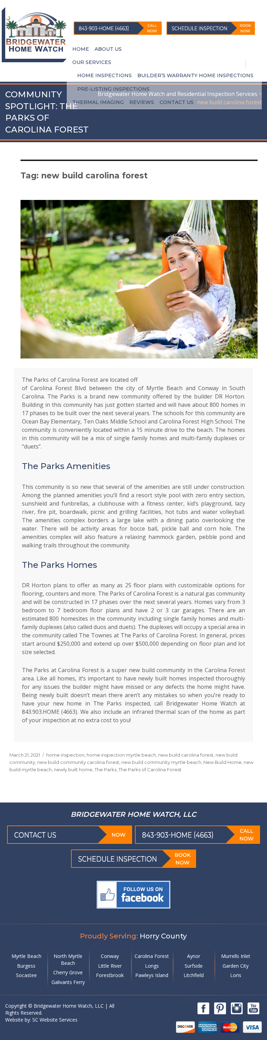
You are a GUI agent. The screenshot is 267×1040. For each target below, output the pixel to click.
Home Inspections (104, 75)
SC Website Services (54, 1019)
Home (80, 49)
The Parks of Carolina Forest (150, 769)
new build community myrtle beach (161, 762)
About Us (108, 49)
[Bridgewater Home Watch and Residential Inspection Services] (36, 31)
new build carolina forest (185, 755)
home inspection (65, 755)
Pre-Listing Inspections (113, 89)
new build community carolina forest (78, 762)
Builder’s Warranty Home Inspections (195, 75)
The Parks (105, 769)
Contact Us (177, 102)
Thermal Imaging (98, 102)
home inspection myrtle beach (121, 755)
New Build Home (222, 762)
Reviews (141, 102)
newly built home (73, 769)
